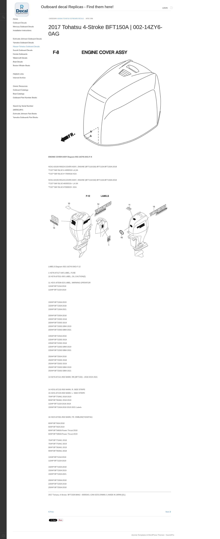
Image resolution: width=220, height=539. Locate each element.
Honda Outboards (20, 54)
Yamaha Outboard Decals (23, 43)
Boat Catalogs (18, 94)
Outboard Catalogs (20, 90)
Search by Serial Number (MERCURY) (23, 108)
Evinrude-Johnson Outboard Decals (27, 39)
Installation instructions (22, 30)
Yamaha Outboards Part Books (25, 117)
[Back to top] (3, 535)
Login (165, 8)
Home (15, 19)
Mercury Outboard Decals (23, 27)
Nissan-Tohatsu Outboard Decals (70, 18)
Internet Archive (19, 78)
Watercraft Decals (20, 58)
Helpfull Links (18, 74)
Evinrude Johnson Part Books (25, 114)
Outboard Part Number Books (25, 98)
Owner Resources (20, 86)
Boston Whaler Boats (21, 65)
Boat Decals (18, 62)
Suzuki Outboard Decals (22, 50)
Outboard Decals (20, 23)
